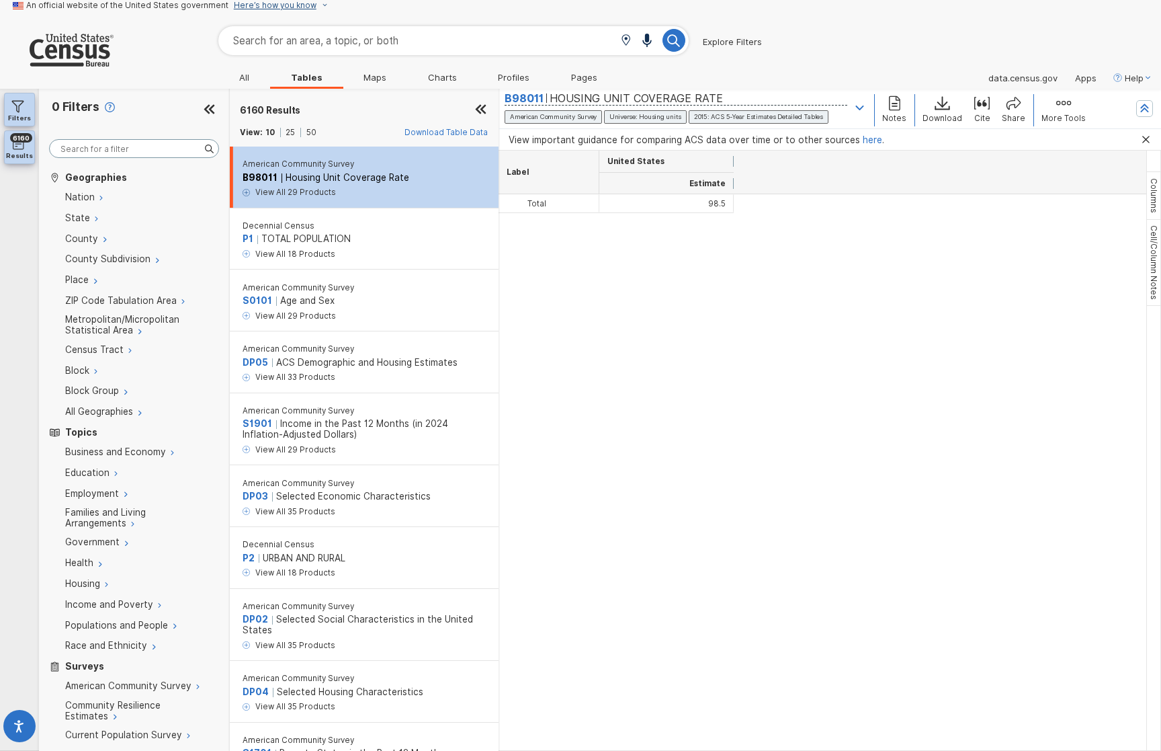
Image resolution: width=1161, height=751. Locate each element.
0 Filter (75, 107)
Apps (1085, 78)
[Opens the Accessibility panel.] (19, 729)
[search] (134, 149)
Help (1134, 78)
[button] (625, 41)
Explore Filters (732, 41)
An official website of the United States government (127, 5)
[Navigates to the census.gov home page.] (57, 61)
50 (311, 132)
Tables (306, 77)
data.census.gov (1023, 78)
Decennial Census (278, 226)
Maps (374, 77)
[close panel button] (480, 110)
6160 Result (270, 110)
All (244, 77)
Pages (584, 77)
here (872, 139)
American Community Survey (298, 164)
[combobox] (453, 40)
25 (290, 132)
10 (270, 132)
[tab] (1153, 195)
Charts (442, 77)
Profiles (513, 77)
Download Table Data (446, 132)
